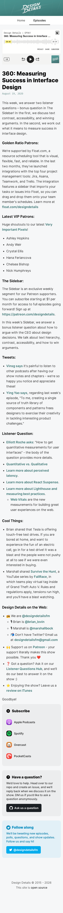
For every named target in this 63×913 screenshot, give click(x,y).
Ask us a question (26, 808)
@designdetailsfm (25, 850)
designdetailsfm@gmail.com (36, 640)
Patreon (39, 647)
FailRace (40, 576)
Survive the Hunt (43, 571)
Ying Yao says (16, 393)
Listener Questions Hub (24, 669)
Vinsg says (14, 366)
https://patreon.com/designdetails (28, 314)
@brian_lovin (34, 622)
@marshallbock (41, 628)
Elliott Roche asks (19, 442)
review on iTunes (19, 690)
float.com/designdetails (20, 207)
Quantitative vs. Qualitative (27, 464)
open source (39, 887)
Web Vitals (18, 499)
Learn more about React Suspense (32, 482)
